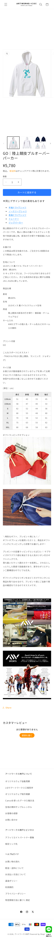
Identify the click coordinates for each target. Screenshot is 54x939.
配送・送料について (14, 867)
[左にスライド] (4, 143)
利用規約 (9, 887)
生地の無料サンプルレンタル (18, 806)
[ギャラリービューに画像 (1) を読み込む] (13, 143)
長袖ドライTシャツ (17, 215)
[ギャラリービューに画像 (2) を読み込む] (27, 143)
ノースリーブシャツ (18, 211)
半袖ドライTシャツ (17, 207)
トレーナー (14, 218)
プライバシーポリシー (15, 893)
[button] (6, 4)
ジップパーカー (16, 222)
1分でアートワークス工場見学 (19, 787)
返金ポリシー (11, 880)
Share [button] (8, 707)
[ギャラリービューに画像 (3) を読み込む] (40, 143)
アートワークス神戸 (22, 934)
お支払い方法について (15, 874)
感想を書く (27, 735)
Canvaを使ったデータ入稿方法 (19, 800)
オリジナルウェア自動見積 (17, 781)
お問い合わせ (11, 819)
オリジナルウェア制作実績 (17, 794)
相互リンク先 (11, 843)
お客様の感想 (11, 813)
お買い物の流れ (12, 861)
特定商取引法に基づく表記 (17, 900)
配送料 (13, 170)
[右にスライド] (50, 143)
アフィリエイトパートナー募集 (19, 837)
